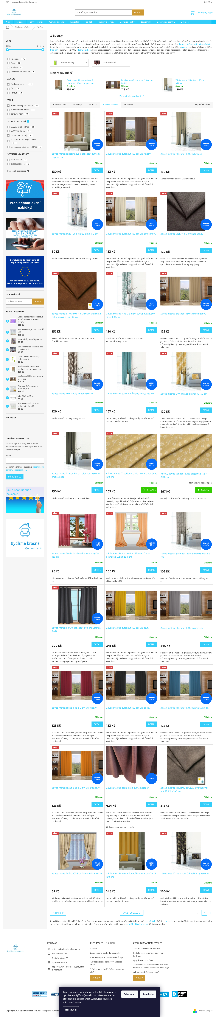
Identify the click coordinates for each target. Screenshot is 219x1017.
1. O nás (93, 948)
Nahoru (59, 912)
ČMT (15, 88)
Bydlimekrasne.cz (21, 84)
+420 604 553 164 (59, 953)
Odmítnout (130, 994)
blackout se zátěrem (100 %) (26, 147)
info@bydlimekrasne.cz (137, 924)
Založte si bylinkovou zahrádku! (147, 948)
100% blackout (84, 49)
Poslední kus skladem (22, 71)
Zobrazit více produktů (130, 96)
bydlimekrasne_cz (60, 962)
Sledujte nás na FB (60, 958)
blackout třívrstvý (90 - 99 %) (24, 141)
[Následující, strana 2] (204, 913)
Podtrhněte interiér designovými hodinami (148, 954)
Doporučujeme (60, 104)
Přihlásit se (14, 476)
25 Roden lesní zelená (116, 827)
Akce (15, 63)
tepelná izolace (20, 163)
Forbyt (16, 92)
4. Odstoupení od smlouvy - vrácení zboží (106, 963)
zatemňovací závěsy (203, 44)
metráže (169, 921)
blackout (54, 49)
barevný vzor (19, 113)
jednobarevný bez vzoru (24, 105)
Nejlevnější (77, 104)
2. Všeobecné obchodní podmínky (105, 953)
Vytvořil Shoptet (206, 1010)
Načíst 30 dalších (132, 912)
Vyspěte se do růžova (143, 960)
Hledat (138, 12)
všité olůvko (18, 159)
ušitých (152, 921)
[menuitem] (8, 22)
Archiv (96, 978)
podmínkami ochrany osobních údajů (25, 468)
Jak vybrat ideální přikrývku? (146, 972)
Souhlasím (148, 994)
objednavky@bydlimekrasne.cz (66, 949)
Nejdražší (93, 104)
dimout (184, 47)
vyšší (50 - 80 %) (20, 131)
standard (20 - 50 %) (22, 127)
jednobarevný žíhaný (22, 109)
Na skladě (18, 59)
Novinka (16, 67)
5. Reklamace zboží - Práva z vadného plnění (107, 971)
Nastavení (70, 1009)
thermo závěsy (185, 44)
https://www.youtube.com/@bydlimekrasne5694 (68, 968)
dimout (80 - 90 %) (21, 135)
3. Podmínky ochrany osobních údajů (106, 957)
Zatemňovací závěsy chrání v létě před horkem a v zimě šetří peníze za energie (151, 966)
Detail (97, 170)
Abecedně (128, 104)
